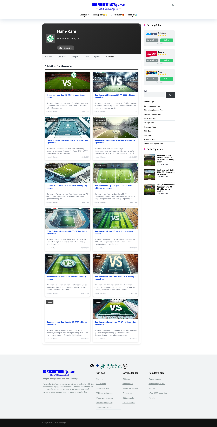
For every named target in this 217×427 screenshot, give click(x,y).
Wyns (160, 72)
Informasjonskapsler (104, 403)
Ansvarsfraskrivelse (104, 407)
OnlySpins (162, 33)
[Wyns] (151, 75)
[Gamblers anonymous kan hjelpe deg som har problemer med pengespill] (92, 368)
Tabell (86, 57)
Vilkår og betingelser (104, 393)
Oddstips (110, 57)
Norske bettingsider (130, 388)
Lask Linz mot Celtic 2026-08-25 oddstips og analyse (166, 172)
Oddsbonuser (128, 384)
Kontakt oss (101, 384)
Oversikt (48, 57)
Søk (145, 91)
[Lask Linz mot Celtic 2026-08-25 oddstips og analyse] (149, 180)
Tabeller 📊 (132, 15)
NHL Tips (148, 135)
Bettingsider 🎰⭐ (100, 15)
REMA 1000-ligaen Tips (153, 144)
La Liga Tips (149, 123)
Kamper (75, 57)
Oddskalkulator (128, 398)
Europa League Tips (152, 106)
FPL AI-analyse (129, 403)
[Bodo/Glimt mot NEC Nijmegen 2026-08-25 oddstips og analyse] (149, 194)
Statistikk (62, 57)
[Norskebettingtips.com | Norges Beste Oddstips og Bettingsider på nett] (108, 7)
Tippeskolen (127, 393)
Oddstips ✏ (84, 15)
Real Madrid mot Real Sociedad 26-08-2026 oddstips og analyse (166, 158)
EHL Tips (147, 131)
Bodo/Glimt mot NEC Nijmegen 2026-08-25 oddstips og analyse (166, 188)
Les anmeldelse (152, 40)
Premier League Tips (152, 114)
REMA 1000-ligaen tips (158, 393)
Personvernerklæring (104, 398)
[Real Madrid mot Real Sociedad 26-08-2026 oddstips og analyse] (149, 165)
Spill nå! (166, 40)
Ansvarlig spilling (102, 388)
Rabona (161, 52)
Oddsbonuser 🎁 (117, 15)
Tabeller (152, 398)
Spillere (97, 57)
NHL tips (152, 388)
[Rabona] (151, 56)
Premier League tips (157, 384)
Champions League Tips (153, 110)
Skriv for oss (101, 379)
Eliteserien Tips (150, 118)
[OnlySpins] (151, 34)
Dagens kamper (155, 379)
